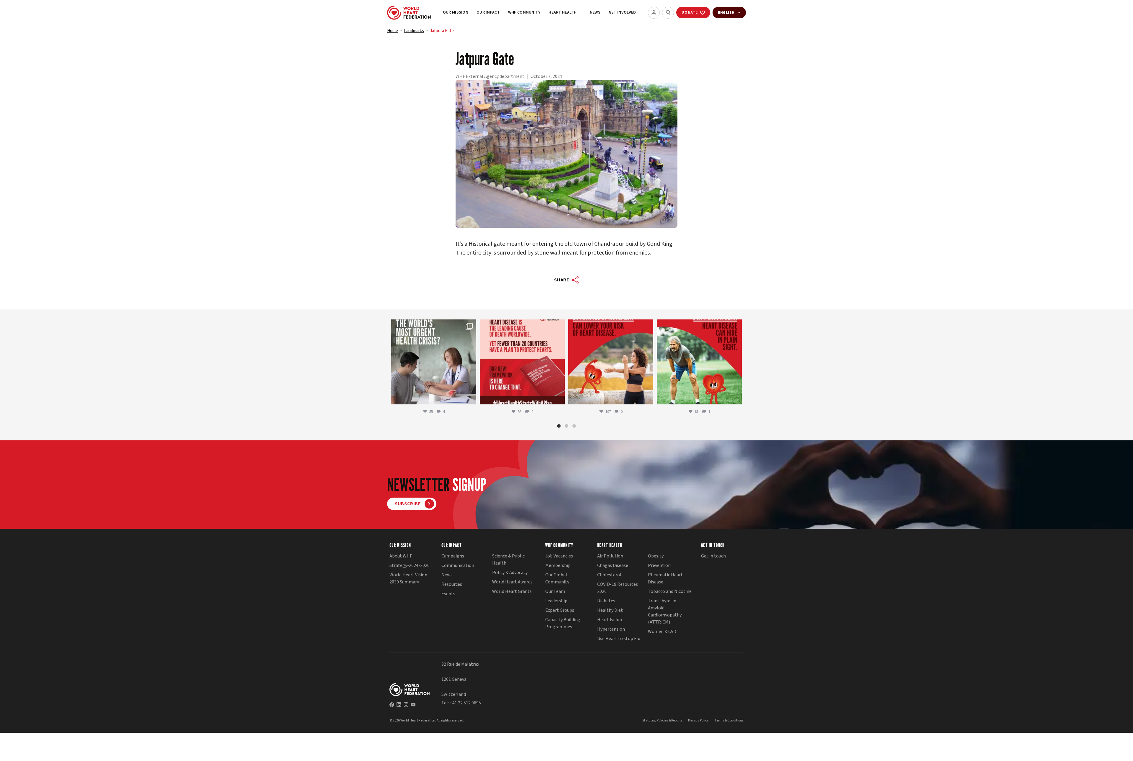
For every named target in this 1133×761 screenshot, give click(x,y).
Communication (457, 565)
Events (448, 594)
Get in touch (713, 556)
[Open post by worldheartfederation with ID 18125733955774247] (610, 361)
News (595, 12)
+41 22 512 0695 (465, 703)
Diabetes (606, 601)
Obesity (656, 556)
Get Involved (622, 12)
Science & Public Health (508, 559)
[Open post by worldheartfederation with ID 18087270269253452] (699, 361)
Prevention (659, 565)
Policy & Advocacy (510, 572)
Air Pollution (610, 556)
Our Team (555, 591)
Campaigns (452, 556)
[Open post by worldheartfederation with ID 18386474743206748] (522, 361)
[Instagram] (406, 704)
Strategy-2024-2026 (409, 565)
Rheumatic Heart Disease (665, 578)
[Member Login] (654, 13)
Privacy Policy (698, 720)
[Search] (668, 13)
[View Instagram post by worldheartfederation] (470, 397)
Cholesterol (609, 575)
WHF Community (524, 12)
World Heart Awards (512, 582)
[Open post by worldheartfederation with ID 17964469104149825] (433, 361)
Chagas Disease (612, 565)
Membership (558, 565)
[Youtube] (413, 704)
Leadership (556, 601)
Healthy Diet (610, 610)
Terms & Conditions (729, 720)
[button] (559, 426)
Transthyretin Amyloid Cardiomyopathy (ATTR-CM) (665, 611)
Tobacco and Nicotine (670, 591)
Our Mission (455, 12)
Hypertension (611, 629)
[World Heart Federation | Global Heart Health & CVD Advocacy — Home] (409, 13)
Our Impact (488, 12)
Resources (451, 584)
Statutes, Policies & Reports (662, 720)
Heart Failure (610, 619)
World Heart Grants (512, 591)
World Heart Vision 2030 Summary (408, 578)
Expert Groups (559, 610)
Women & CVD (662, 631)
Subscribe (408, 504)
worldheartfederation (433, 324)
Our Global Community (557, 578)
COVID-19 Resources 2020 (617, 588)
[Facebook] (391, 704)
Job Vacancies (559, 556)
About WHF (400, 556)
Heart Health (562, 12)
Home (392, 31)
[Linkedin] (399, 704)
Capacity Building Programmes (562, 623)
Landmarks (414, 31)
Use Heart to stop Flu (618, 638)
